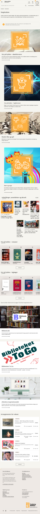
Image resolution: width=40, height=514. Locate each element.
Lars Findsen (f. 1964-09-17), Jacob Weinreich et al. (5, 263)
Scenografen (26, 262)
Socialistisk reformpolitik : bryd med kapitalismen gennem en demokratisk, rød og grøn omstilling (17, 293)
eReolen (4, 494)
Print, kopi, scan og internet (27, 477)
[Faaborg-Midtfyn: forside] (31, 505)
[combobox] (13, 5)
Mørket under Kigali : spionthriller (5, 262)
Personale (24, 478)
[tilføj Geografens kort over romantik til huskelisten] (21, 247)
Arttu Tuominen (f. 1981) (28, 263)
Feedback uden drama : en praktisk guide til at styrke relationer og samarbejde (28, 293)
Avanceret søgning (31, 5)
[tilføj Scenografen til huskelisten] (32, 247)
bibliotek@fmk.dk (25, 494)
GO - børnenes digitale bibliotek (8, 496)
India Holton (15, 263)
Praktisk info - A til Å (25, 474)
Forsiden (2, 8)
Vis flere (37, 197)
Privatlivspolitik (12, 510)
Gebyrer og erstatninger (26, 475)
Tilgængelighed (24, 510)
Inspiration (7, 8)
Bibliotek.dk (5, 491)
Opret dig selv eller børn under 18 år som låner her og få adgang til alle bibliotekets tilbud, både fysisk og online (18, 24)
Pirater (2, 292)
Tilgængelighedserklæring (32, 510)
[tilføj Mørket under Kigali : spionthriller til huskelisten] (9, 247)
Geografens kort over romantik (17, 262)
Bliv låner (23, 473)
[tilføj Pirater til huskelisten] (9, 277)
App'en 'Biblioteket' (6, 493)
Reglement (24, 479)
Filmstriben (5, 495)
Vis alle (20, 267)
